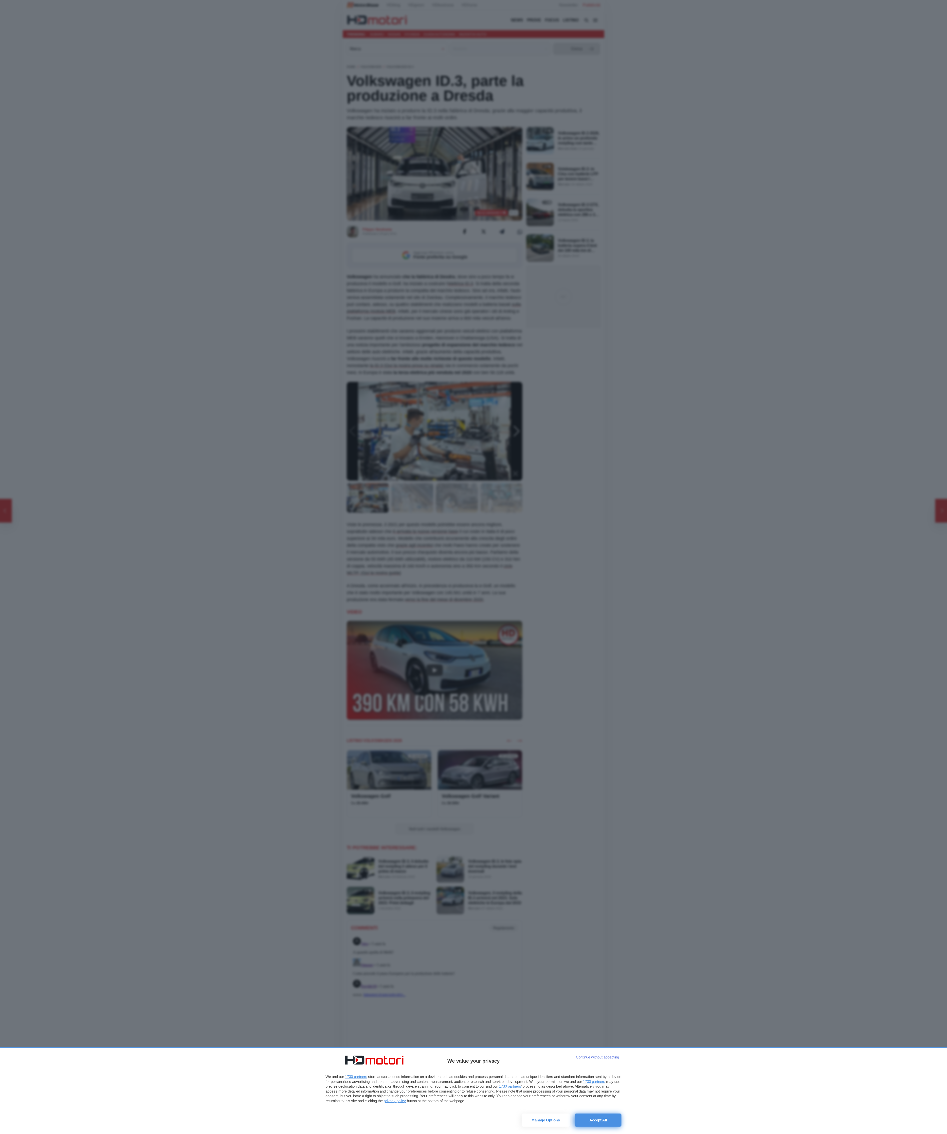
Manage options (545, 1120)
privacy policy (395, 1101)
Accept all (598, 1120)
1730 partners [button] (356, 1077)
